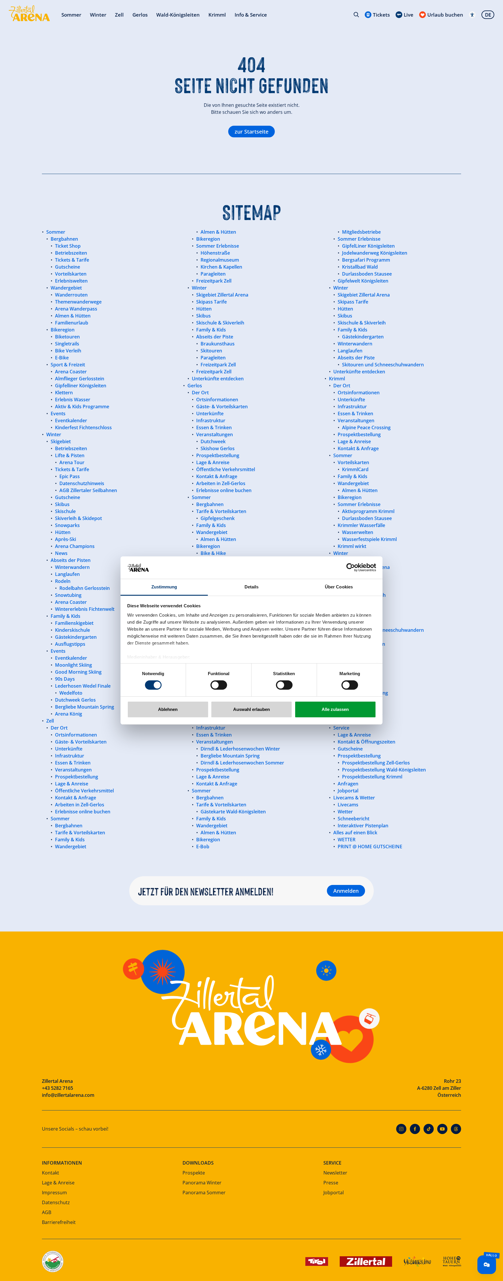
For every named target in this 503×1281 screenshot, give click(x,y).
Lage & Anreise (58, 1182)
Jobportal (333, 1192)
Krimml (217, 14)
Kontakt (50, 1173)
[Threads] (456, 1129)
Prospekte (194, 1173)
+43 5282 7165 (57, 1088)
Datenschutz (56, 1202)
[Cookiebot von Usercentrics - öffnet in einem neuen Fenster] (350, 567)
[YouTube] (442, 1129)
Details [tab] (252, 586)
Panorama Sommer (204, 1192)
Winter (98, 14)
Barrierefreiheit (59, 1222)
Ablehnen (168, 709)
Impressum (54, 1192)
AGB (46, 1212)
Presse (330, 1182)
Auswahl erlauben (251, 709)
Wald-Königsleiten (178, 14)
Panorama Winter (202, 1182)
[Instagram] (401, 1129)
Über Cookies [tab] (339, 586)
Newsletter (335, 1173)
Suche (356, 14)
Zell (119, 14)
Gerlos (140, 14)
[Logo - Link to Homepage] (29, 13)
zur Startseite (251, 131)
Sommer (71, 14)
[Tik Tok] (429, 1129)
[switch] (218, 685)
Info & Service (251, 14)
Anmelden (346, 890)
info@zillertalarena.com (68, 1095)
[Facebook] (415, 1129)
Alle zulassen (335, 709)
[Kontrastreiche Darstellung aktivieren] (472, 14)
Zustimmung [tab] (164, 586)
